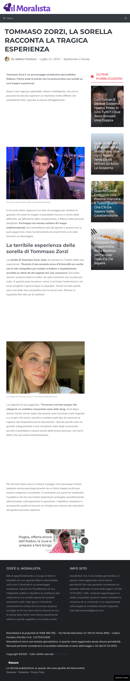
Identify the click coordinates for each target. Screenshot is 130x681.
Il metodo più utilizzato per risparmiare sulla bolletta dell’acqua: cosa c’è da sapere (105, 250)
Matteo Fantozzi (25, 59)
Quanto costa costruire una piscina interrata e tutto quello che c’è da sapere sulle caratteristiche (107, 203)
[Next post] (84, 541)
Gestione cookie (121, 678)
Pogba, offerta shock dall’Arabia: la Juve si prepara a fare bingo (35, 541)
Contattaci (62, 654)
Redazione (23, 672)
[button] (125, 18)
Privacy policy (38, 672)
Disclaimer (11, 672)
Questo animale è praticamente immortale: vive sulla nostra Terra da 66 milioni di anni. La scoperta (107, 155)
